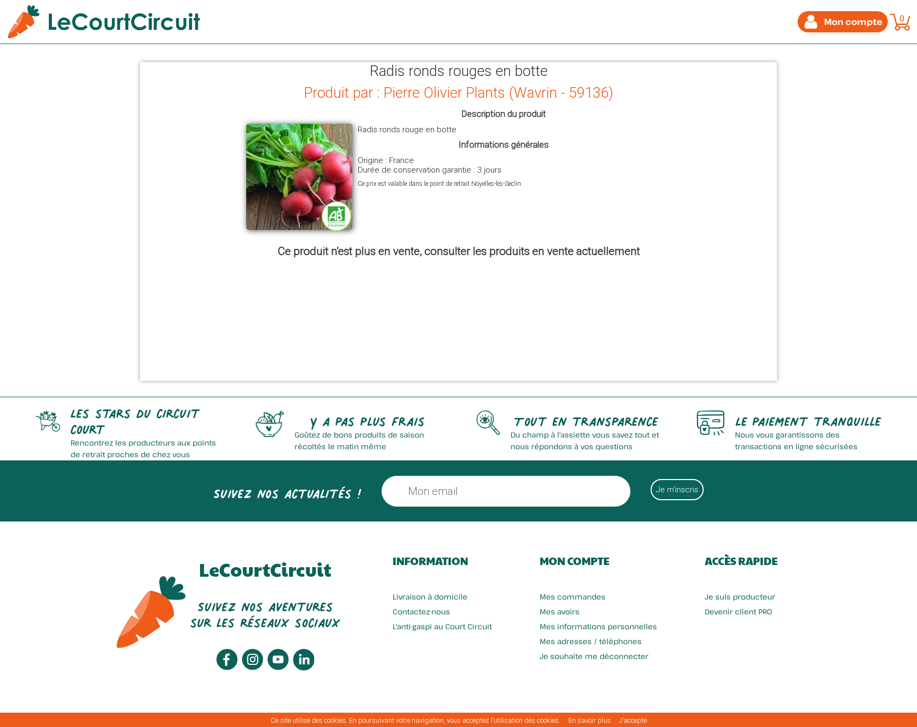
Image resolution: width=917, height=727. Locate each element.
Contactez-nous (421, 611)
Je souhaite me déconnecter (594, 656)
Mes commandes (572, 597)
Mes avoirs (559, 611)
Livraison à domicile (430, 597)
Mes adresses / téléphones (591, 641)
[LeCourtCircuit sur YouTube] (278, 667)
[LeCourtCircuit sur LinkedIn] (303, 668)
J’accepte (633, 720)
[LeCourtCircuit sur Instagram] (252, 667)
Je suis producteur (740, 597)
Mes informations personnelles (598, 626)
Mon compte (574, 560)
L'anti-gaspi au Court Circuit (442, 626)
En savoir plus (589, 720)
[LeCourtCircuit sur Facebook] (227, 667)
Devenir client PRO (738, 611)
